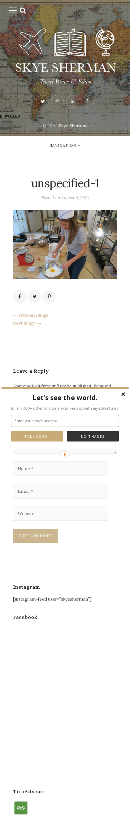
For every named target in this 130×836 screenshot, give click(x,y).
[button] (65, 397)
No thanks (93, 436)
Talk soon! (37, 436)
